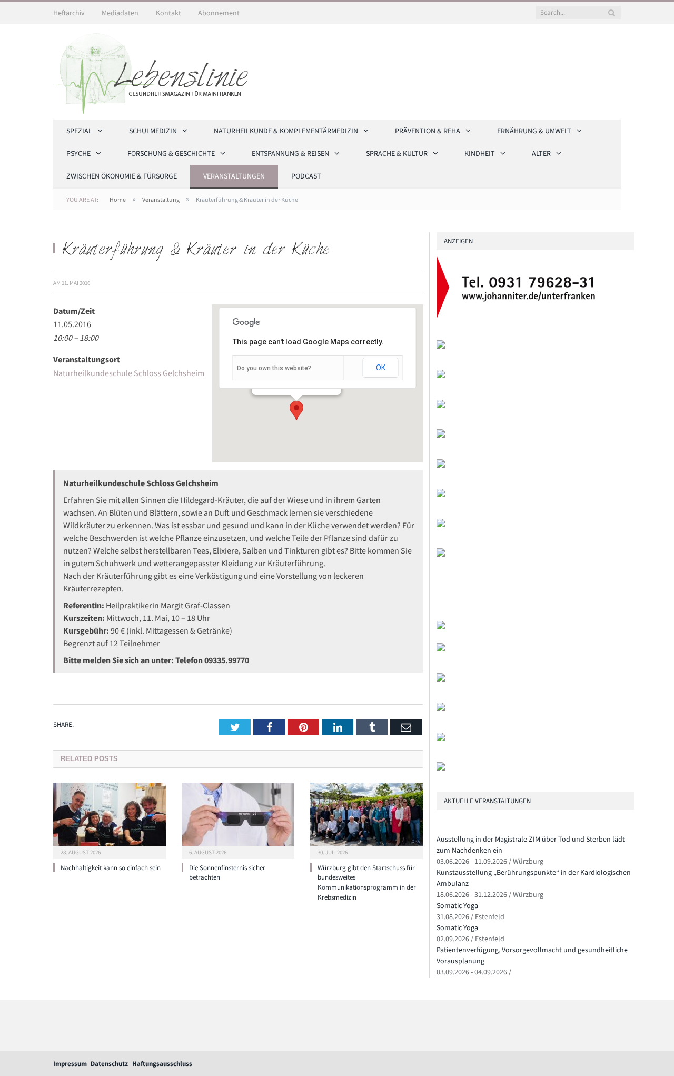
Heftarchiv (69, 12)
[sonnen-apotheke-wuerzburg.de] (441, 768)
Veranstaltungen (234, 176)
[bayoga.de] (441, 627)
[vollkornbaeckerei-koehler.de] (441, 435)
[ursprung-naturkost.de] (441, 708)
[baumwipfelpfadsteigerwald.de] (441, 738)
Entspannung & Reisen (290, 153)
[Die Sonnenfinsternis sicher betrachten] (238, 819)
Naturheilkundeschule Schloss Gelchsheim (128, 373)
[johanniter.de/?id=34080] (522, 316)
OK (380, 367)
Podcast (306, 176)
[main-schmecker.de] (441, 524)
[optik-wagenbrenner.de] (441, 465)
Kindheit (479, 153)
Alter (541, 153)
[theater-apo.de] (441, 554)
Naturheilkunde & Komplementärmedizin (286, 130)
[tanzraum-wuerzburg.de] (441, 679)
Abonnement (219, 12)
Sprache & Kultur (397, 153)
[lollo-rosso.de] (441, 649)
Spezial (79, 130)
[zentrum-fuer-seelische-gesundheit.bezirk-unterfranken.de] (441, 375)
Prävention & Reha (427, 130)
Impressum (70, 1063)
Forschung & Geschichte (171, 153)
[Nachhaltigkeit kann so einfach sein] (109, 819)
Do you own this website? (274, 368)
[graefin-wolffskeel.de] (441, 494)
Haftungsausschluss (162, 1063)
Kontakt (168, 12)
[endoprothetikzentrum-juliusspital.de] (441, 346)
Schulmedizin (153, 130)
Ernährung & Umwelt (534, 130)
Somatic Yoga (457, 905)
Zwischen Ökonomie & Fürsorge (121, 176)
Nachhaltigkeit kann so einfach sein (111, 867)
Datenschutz (109, 1063)
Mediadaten (120, 12)
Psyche (78, 153)
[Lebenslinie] (156, 70)
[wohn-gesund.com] (441, 405)
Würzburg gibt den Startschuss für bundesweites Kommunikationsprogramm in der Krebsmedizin (367, 882)
